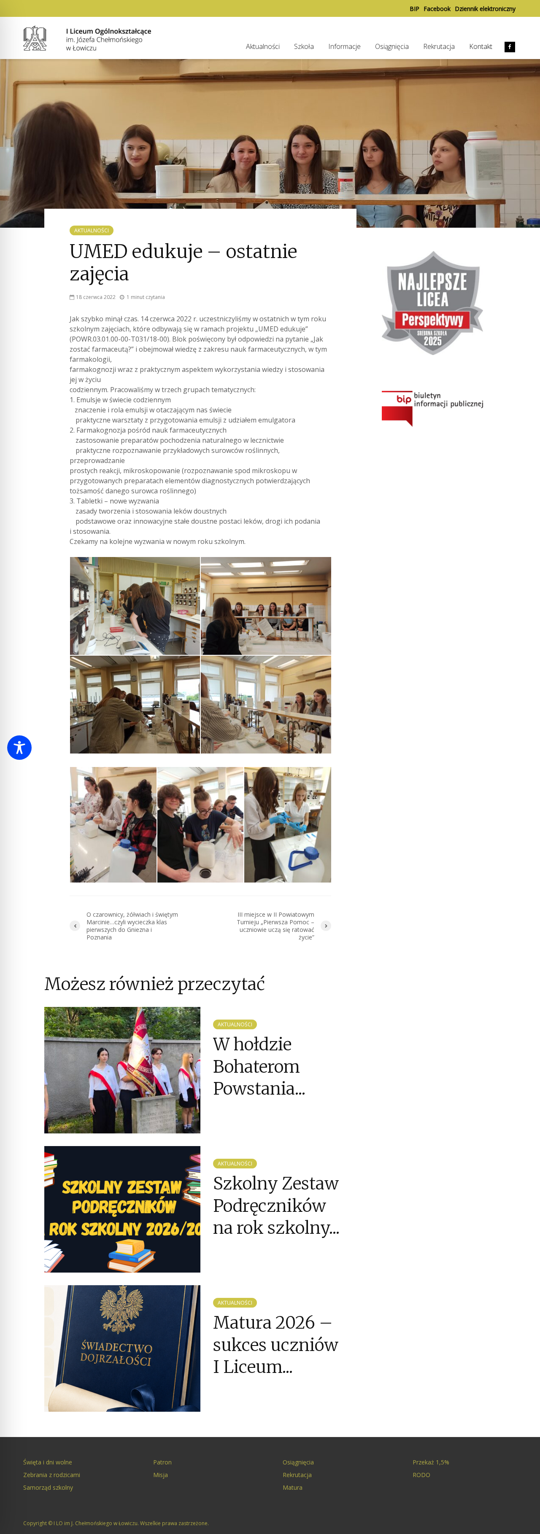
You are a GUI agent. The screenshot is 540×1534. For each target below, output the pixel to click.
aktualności (91, 230)
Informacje (344, 46)
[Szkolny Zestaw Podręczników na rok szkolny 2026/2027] (122, 1209)
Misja (160, 1475)
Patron (162, 1462)
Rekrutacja (439, 46)
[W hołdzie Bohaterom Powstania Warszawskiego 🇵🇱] (122, 1069)
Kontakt (480, 46)
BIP (414, 9)
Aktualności (263, 46)
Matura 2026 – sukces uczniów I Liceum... (275, 1345)
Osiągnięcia (392, 46)
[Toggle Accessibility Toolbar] (19, 748)
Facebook (437, 9)
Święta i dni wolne (47, 1462)
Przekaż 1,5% (431, 1462)
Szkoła (304, 46)
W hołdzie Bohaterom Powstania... (259, 1066)
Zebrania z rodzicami (51, 1475)
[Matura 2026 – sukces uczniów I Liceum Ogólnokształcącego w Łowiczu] (122, 1348)
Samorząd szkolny (48, 1487)
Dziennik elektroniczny (485, 9)
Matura (292, 1487)
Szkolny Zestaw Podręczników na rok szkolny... (276, 1205)
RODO (421, 1475)
